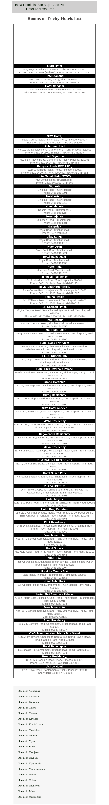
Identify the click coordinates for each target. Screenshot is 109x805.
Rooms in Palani (26, 791)
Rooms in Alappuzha (29, 690)
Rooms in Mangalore (29, 729)
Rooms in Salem (26, 746)
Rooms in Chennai (27, 713)
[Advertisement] (54, 44)
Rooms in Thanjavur (28, 752)
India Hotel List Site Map (32, 5)
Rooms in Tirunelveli (29, 785)
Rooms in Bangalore (28, 702)
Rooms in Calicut (27, 707)
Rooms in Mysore (27, 741)
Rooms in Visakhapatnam (31, 769)
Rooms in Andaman (28, 696)
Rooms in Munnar (27, 735)
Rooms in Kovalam (28, 718)
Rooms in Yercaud (27, 774)
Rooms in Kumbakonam (30, 724)
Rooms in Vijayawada (29, 763)
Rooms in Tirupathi (28, 757)
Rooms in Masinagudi (29, 796)
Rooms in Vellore (27, 780)
